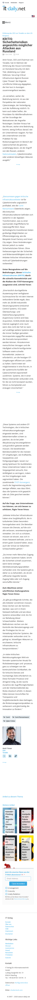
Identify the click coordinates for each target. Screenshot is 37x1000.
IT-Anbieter (9, 955)
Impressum (9, 931)
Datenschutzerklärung (20, 899)
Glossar (8, 946)
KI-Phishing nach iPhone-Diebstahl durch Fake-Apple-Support (26, 849)
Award (7, 950)
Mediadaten (9, 944)
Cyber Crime (10, 721)
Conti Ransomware (22, 717)
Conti (8, 717)
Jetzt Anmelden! (19, 884)
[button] (6, 22)
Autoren (8, 958)
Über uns (8, 924)
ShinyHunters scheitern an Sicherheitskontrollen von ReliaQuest (9, 849)
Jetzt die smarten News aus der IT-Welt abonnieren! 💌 (17, 873)
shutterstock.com (16, 990)
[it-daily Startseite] (17, 9)
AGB (6, 929)
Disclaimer (9, 934)
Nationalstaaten (9, 154)
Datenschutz (9, 927)
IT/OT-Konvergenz (22, 482)
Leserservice (9, 948)
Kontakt (8, 922)
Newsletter (9, 953)
